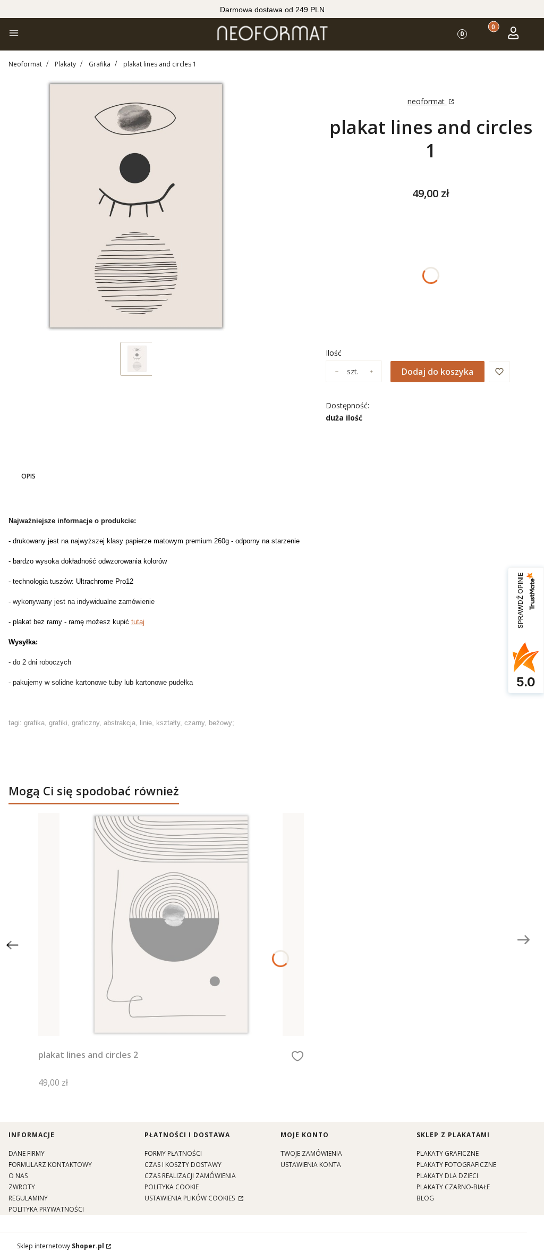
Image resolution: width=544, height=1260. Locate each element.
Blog (425, 1198)
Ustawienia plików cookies (190, 1198)
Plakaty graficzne (447, 1153)
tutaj (137, 622)
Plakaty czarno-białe (453, 1186)
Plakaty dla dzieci (447, 1175)
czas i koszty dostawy (183, 1164)
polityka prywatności (46, 1209)
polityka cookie (171, 1186)
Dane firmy (26, 1153)
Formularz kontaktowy (50, 1164)
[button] (13, 34)
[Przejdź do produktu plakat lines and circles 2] (171, 924)
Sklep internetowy (60, 1245)
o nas (18, 1175)
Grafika (99, 64)
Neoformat (25, 64)
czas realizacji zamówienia (190, 1175)
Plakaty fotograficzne (456, 1164)
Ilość (334, 353)
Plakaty (65, 64)
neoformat (427, 101)
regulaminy (28, 1198)
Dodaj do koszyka (437, 371)
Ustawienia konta (310, 1164)
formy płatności (173, 1153)
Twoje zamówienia (311, 1153)
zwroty (21, 1186)
